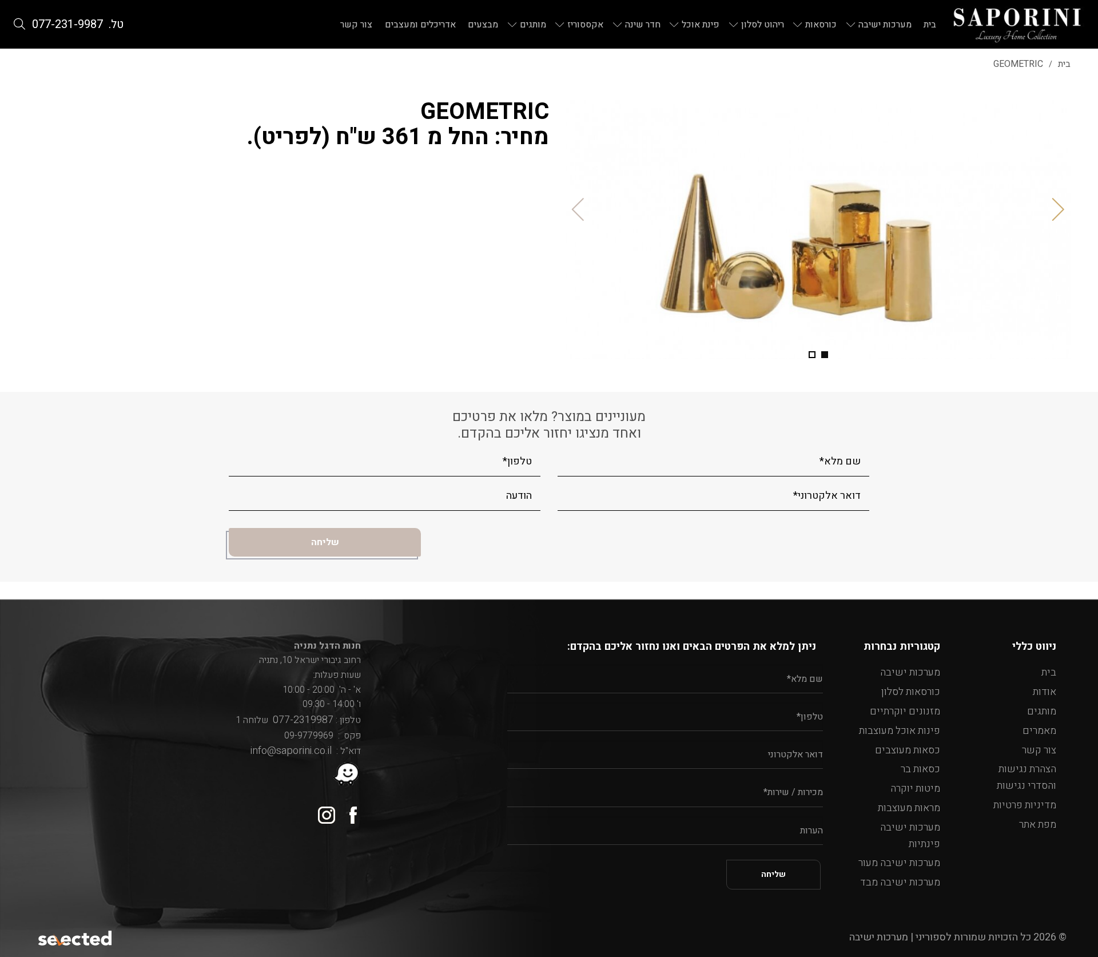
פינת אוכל (700, 24)
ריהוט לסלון (762, 24)
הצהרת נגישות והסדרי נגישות (1026, 777)
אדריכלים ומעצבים (420, 24)
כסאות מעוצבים (907, 750)
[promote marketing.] (75, 937)
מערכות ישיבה (885, 24)
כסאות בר (920, 769)
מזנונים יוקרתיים (905, 711)
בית (930, 24)
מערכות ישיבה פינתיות (910, 836)
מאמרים (1039, 730)
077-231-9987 (67, 24)
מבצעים (483, 24)
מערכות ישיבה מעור (899, 863)
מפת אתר (1037, 824)
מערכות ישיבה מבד (900, 882)
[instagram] (322, 811)
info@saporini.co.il (291, 751)
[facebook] (348, 811)
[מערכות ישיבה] (1017, 24)
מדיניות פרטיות (1024, 805)
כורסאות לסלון (910, 692)
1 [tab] (824, 354)
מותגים (533, 24)
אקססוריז (585, 24)
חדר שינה (643, 24)
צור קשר (356, 24)
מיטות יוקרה (915, 788)
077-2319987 (300, 720)
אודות (1044, 692)
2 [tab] (812, 354)
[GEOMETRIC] (818, 230)
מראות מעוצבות (909, 808)
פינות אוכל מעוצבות (899, 730)
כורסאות (821, 24)
